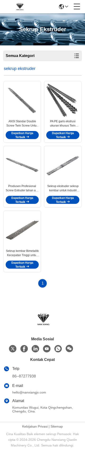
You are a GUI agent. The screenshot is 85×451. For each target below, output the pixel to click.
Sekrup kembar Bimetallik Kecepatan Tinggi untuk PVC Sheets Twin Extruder (22, 253)
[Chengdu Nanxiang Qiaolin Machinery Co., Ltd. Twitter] (12, 349)
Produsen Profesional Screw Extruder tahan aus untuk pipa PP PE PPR (22, 188)
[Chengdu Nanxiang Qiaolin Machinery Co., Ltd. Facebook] (24, 349)
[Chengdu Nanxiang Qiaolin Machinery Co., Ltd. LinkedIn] (35, 349)
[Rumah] (42, 325)
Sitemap (57, 426)
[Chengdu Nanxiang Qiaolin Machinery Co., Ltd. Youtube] (46, 349)
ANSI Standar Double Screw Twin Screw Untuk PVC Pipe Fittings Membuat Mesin (22, 124)
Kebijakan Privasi (35, 426)
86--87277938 (24, 376)
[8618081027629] (58, 349)
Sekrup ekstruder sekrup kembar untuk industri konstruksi (63, 188)
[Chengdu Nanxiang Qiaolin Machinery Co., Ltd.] (19, 6)
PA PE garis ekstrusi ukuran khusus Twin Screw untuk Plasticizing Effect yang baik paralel (62, 124)
